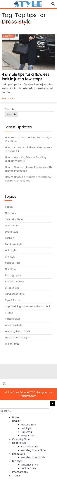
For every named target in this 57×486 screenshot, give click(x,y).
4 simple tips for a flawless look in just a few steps (25, 76)
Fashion (9, 238)
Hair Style (10, 250)
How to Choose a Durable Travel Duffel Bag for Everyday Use (28, 178)
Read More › (8, 98)
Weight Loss (12, 343)
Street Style (12, 288)
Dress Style (8, 36)
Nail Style (10, 269)
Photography (13, 275)
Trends (9, 312)
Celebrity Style (14, 219)
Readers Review (14, 281)
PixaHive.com (28, 396)
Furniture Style (13, 244)
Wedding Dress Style (17, 337)
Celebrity (10, 213)
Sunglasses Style (15, 294)
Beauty (9, 207)
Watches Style (13, 325)
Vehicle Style (12, 319)
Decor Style (12, 225)
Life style (10, 256)
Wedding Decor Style (17, 331)
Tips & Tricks (12, 300)
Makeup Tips (12, 263)
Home (15, 417)
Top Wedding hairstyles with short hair (28, 306)
